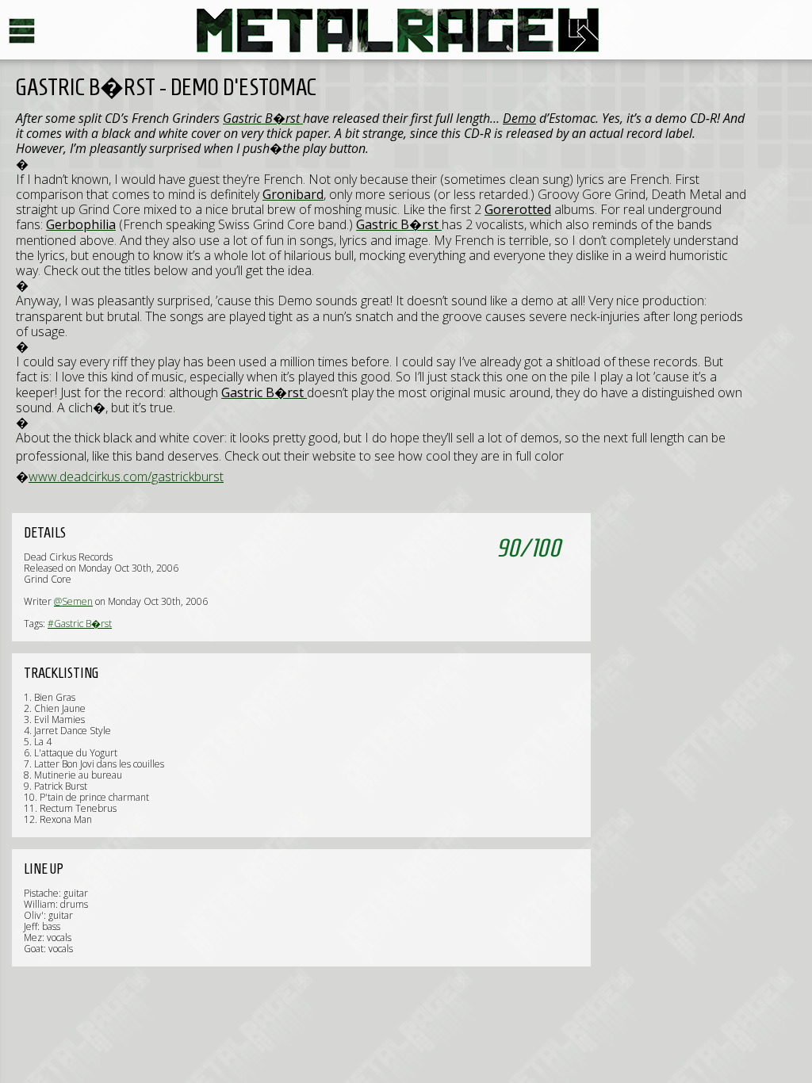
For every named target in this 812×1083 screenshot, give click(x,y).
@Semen (73, 601)
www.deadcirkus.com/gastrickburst (126, 476)
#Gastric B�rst (80, 623)
